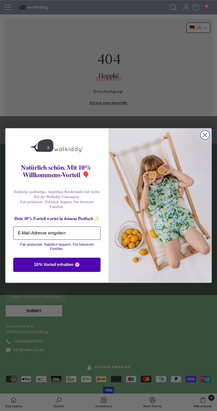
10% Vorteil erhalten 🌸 (57, 264)
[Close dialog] (205, 135)
